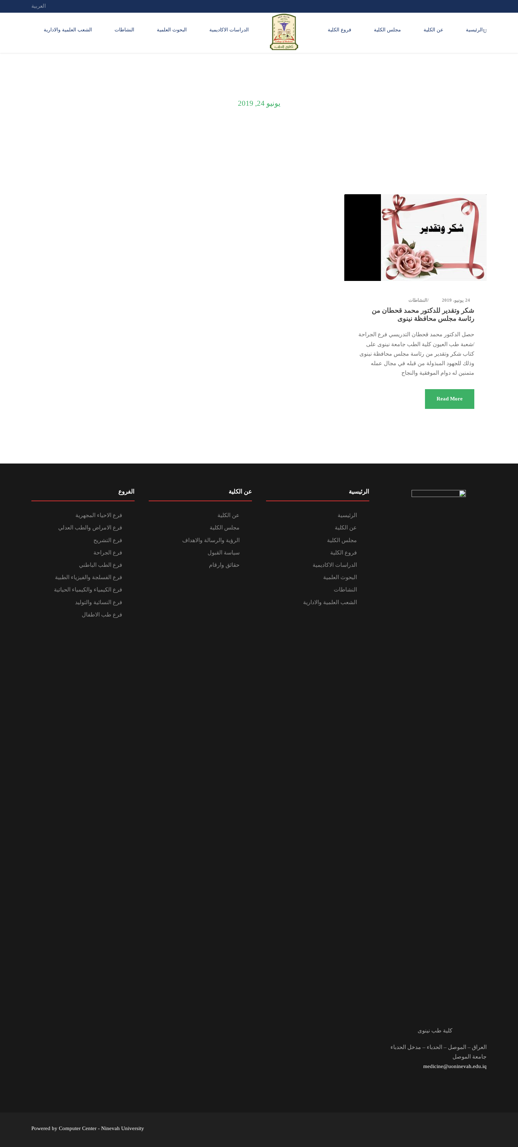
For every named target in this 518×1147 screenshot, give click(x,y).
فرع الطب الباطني (100, 565)
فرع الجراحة (107, 553)
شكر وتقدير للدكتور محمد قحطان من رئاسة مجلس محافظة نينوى (423, 314)
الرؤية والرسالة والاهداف (211, 540)
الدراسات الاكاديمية (229, 29)
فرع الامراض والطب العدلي (90, 527)
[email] (484, 6)
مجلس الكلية (387, 29)
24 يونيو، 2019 (456, 300)
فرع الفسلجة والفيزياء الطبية (88, 577)
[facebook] (471, 6)
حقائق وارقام (224, 565)
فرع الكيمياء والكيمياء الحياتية (88, 590)
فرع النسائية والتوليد (98, 602)
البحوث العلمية (172, 29)
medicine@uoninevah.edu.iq (455, 1066)
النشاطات (124, 29)
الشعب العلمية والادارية (68, 29)
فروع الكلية (339, 29)
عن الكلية (433, 29)
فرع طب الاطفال (102, 615)
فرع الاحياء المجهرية (98, 515)
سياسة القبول (224, 553)
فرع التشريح (107, 540)
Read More (450, 398)
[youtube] (458, 6)
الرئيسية (474, 29)
